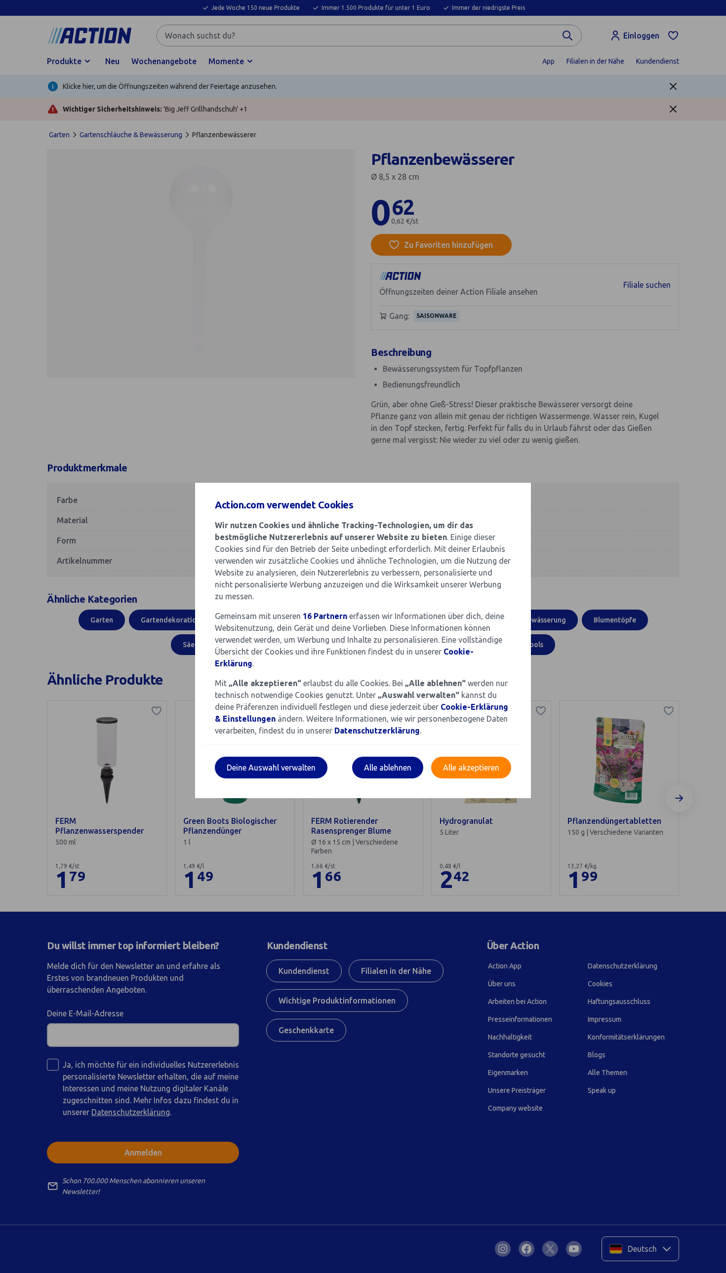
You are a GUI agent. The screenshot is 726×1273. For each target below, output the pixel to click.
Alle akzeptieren (471, 767)
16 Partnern (325, 616)
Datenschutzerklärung (377, 730)
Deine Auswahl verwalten (271, 767)
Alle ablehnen (387, 767)
